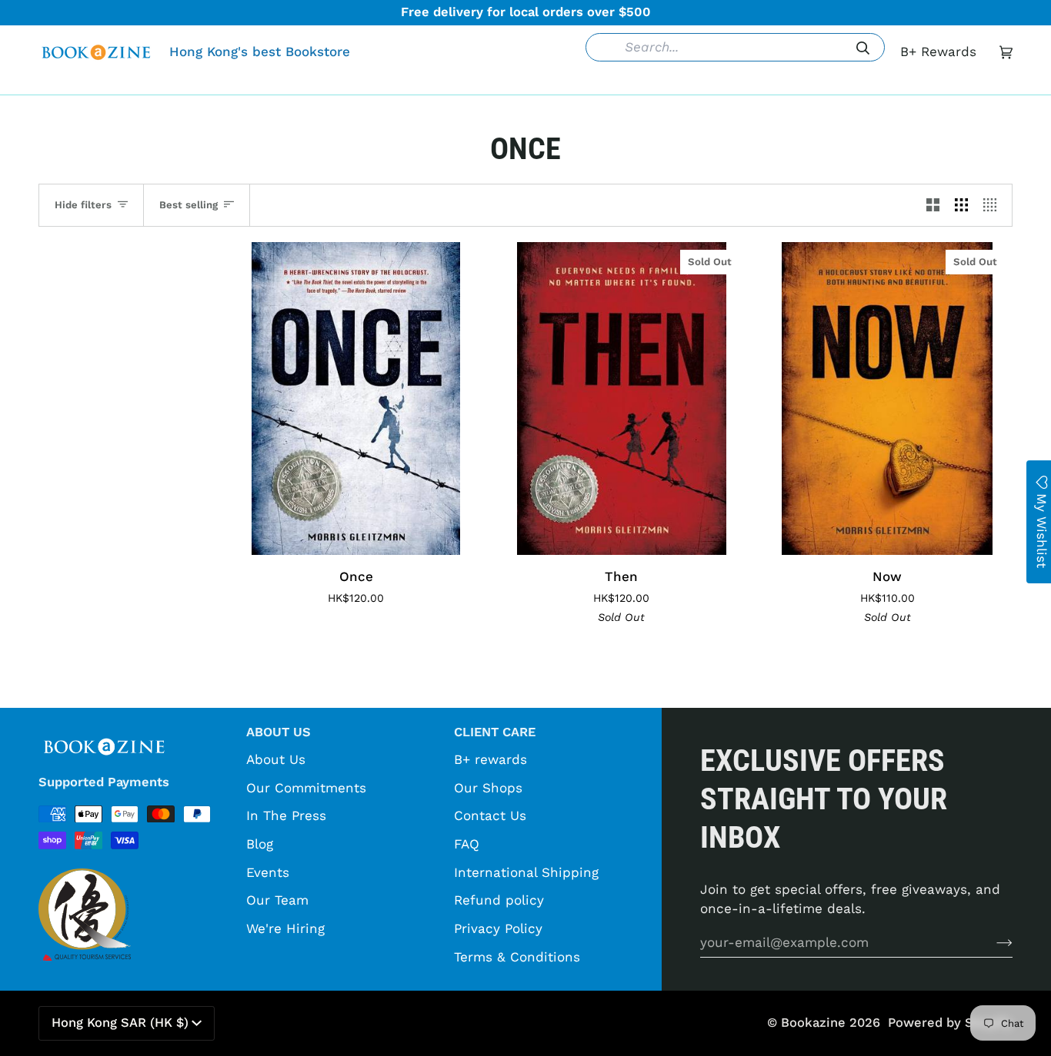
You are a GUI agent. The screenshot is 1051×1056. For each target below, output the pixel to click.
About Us (275, 759)
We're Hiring (285, 928)
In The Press (286, 815)
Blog (259, 844)
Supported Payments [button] (103, 782)
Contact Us (490, 815)
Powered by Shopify (950, 1022)
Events (267, 872)
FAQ (466, 844)
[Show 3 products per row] (961, 205)
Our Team (277, 900)
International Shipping (526, 872)
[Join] (992, 942)
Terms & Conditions (517, 957)
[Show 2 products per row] (933, 205)
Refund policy (499, 900)
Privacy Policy (498, 928)
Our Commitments (306, 787)
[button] (289, 83)
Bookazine (813, 1022)
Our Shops (488, 787)
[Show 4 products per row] (994, 205)
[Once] (356, 398)
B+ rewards (490, 759)
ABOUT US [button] (278, 732)
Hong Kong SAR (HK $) (120, 1022)
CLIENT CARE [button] (495, 732)
